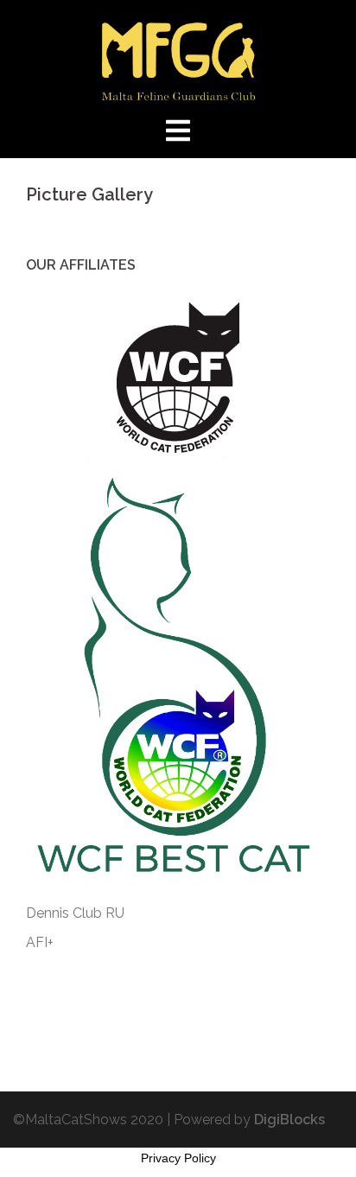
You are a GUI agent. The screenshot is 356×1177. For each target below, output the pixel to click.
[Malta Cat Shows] (178, 59)
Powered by (249, 1119)
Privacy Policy (178, 1158)
